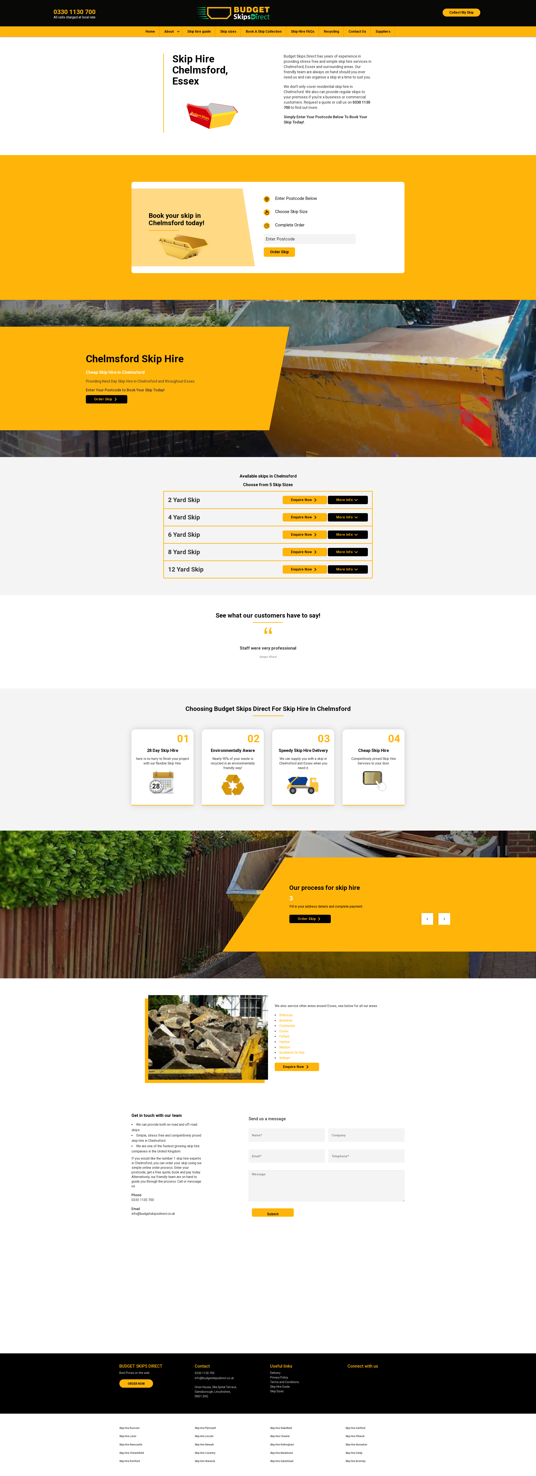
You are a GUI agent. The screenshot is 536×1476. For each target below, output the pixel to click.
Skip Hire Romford (129, 1461)
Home (150, 31)
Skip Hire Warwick (205, 1461)
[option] (268, 649)
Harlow (284, 1042)
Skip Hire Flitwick (355, 1436)
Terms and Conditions (284, 1382)
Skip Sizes (277, 1391)
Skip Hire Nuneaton (356, 1444)
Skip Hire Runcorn (129, 1428)
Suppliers (383, 31)
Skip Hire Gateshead (281, 1461)
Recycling (331, 31)
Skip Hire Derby (353, 1453)
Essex (284, 1031)
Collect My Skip (461, 12)
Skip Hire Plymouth (205, 1428)
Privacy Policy (279, 1377)
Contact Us (357, 31)
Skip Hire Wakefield (281, 1428)
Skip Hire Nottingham (282, 1444)
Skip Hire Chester (280, 1436)
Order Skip (103, 399)
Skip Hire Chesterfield (131, 1453)
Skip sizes (228, 31)
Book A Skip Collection (264, 31)
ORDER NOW (136, 1383)
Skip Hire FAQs (302, 31)
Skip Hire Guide (280, 1386)
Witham (284, 1058)
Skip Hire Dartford (355, 1428)
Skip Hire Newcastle (130, 1444)
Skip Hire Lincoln (204, 1436)
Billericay (286, 1015)
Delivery (275, 1373)
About (169, 31)
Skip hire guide (199, 31)
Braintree (285, 1021)
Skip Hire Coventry (205, 1453)
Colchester (287, 1026)
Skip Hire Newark (204, 1444)
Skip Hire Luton (127, 1436)
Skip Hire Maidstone (281, 1453)
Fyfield (284, 1036)
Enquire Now (301, 500)
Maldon (284, 1047)
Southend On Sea (291, 1053)
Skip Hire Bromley (355, 1461)
